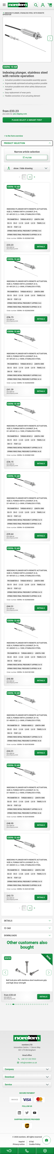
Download (9, 1077)
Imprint (22, 1142)
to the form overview (14, 136)
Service (8, 1084)
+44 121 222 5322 (28, 1059)
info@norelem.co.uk (28, 1063)
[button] (50, 38)
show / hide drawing (23, 168)
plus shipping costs (20, 114)
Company (9, 1069)
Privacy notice (19, 1144)
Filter (28, 158)
